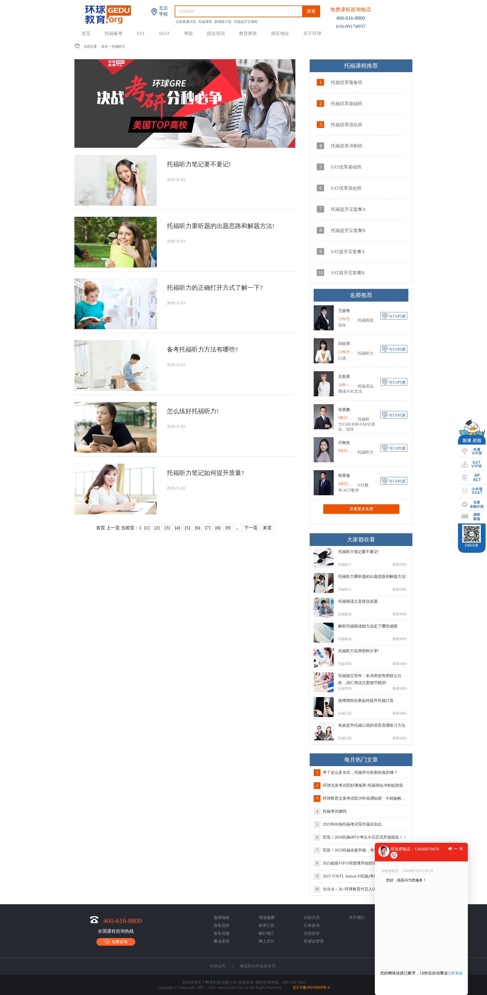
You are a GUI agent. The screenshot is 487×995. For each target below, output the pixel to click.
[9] (228, 527)
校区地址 (280, 33)
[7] (207, 527)
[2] (157, 527)
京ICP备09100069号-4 (311, 987)
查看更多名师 (361, 509)
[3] (167, 527)
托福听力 (118, 46)
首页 (85, 33)
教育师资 (248, 33)
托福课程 (205, 22)
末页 (267, 527)
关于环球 (312, 33)
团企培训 (216, 33)
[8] (217, 527)
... (237, 527)
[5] (187, 527)
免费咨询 (118, 942)
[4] (177, 527)
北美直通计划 (186, 22)
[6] (197, 527)
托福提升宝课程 (246, 22)
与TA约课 (397, 316)
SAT (141, 33)
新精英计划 (223, 22)
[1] (146, 527)
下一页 (251, 527)
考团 (188, 33)
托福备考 (114, 33)
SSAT (164, 33)
